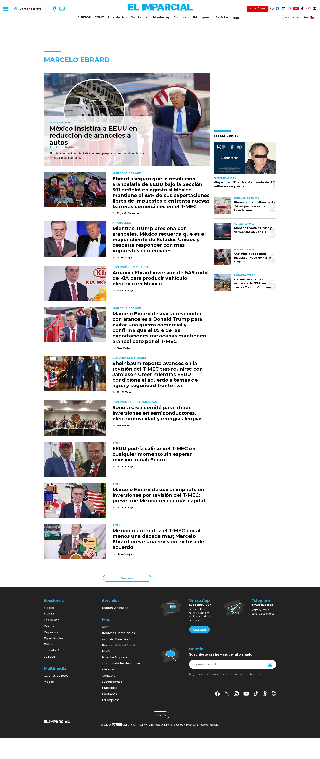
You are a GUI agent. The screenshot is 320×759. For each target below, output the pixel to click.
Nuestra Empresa (115, 657)
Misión (106, 651)
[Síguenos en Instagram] (290, 8)
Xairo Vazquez (125, 257)
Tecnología (52, 650)
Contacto (108, 675)
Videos (49, 681)
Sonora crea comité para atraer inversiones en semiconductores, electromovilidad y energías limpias (157, 413)
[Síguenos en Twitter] (284, 8)
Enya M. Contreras (128, 213)
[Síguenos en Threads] (308, 8)
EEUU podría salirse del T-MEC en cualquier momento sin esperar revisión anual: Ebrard (154, 454)
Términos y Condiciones (244, 674)
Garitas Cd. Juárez (297, 17)
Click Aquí (199, 629)
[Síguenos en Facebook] (277, 8)
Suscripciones (112, 681)
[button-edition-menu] (282, 17)
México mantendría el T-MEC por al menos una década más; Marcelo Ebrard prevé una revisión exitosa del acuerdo (159, 539)
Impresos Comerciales (118, 633)
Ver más (127, 578)
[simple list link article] (245, 159)
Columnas (181, 17)
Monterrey (161, 17)
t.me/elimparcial (262, 604)
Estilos (48, 644)
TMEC (116, 443)
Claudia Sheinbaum (129, 357)
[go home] (57, 721)
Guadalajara (139, 17)
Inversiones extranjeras (134, 401)
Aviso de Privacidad (116, 639)
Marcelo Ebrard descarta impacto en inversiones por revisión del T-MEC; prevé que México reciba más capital (158, 495)
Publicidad (110, 688)
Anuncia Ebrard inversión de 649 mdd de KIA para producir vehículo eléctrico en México (160, 278)
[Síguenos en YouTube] (296, 8)
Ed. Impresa (202, 17)
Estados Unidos (59, 122)
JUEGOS (84, 17)
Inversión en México (130, 267)
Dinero (49, 626)
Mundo (49, 614)
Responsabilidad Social (118, 645)
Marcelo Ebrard (126, 173)
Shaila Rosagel (125, 290)
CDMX (99, 17)
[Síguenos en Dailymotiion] (274, 693)
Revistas (222, 17)
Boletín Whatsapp (115, 607)
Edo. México (117, 17)
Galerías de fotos (56, 675)
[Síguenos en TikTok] (302, 8)
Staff (105, 627)
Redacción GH (125, 425)
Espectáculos (54, 638)
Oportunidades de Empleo (121, 663)
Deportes (51, 632)
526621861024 (200, 604)
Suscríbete (257, 8)
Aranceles (121, 222)
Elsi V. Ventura (125, 392)
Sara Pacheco (124, 348)
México (49, 607)
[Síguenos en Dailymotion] (314, 8)
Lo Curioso (51, 620)
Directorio (109, 669)
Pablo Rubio (65, 147)
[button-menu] (5, 8)
